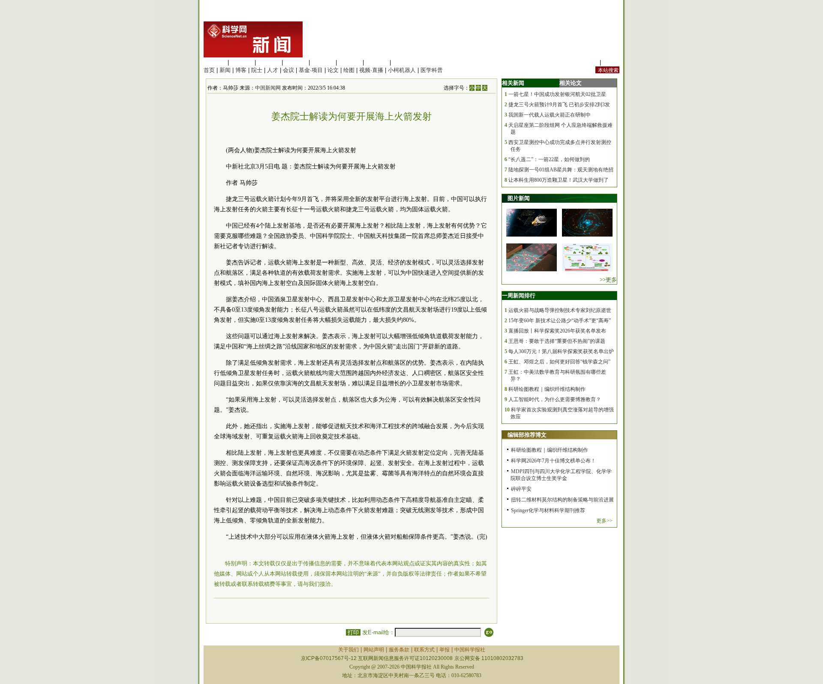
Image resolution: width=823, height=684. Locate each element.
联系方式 (424, 650)
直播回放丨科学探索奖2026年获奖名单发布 (557, 331)
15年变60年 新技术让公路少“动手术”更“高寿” (559, 321)
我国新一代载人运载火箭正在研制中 (549, 115)
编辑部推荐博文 (527, 435)
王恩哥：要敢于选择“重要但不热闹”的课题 (556, 341)
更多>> (604, 521)
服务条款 (399, 650)
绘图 (348, 70)
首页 (209, 70)
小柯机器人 (402, 70)
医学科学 (242, 62)
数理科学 (377, 62)
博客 (240, 70)
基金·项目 (311, 70)
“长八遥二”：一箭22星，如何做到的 (549, 159)
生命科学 (215, 62)
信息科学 (323, 62)
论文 (333, 70)
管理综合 (404, 62)
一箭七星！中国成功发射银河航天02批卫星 (557, 94)
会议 (288, 70)
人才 (272, 70)
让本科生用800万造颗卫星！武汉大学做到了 (558, 180)
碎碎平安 (521, 489)
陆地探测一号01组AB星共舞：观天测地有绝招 (560, 170)
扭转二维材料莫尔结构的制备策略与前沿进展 (562, 500)
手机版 (611, 62)
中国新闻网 (268, 88)
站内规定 (587, 62)
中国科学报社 (469, 650)
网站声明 (373, 650)
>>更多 (608, 279)
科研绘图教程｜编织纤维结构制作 (547, 389)
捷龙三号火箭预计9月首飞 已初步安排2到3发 (559, 105)
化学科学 (269, 62)
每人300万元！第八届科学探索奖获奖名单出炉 (561, 351)
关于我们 (348, 650)
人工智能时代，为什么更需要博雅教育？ (554, 399)
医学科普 (432, 70)
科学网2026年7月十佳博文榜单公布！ (553, 461)
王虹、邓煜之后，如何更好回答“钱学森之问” (559, 362)
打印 (353, 632)
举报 (444, 650)
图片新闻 (519, 198)
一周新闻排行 (518, 295)
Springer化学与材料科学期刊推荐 (548, 510)
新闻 (225, 70)
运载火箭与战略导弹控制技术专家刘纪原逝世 (559, 310)
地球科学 (350, 62)
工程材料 (296, 62)
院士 (256, 70)
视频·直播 (371, 70)
